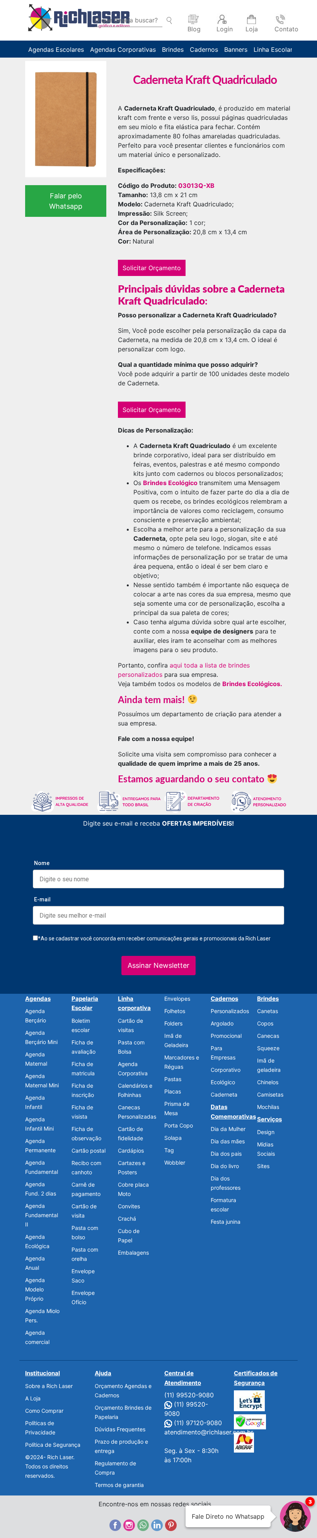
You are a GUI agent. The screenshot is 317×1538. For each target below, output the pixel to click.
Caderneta (224, 1094)
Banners (235, 49)
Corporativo (225, 1069)
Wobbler (174, 1162)
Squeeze (268, 1048)
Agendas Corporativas (123, 49)
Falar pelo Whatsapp (65, 201)
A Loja (33, 1398)
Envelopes (177, 998)
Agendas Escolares (56, 49)
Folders (173, 1023)
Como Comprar (44, 1410)
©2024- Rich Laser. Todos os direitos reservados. (50, 1466)
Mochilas (268, 1107)
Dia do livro (225, 1166)
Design (265, 1132)
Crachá (127, 1218)
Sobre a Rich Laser (49, 1386)
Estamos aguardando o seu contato (192, 779)
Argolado (222, 1023)
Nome (41, 863)
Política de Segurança (52, 1444)
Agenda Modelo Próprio (35, 1289)
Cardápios (131, 1150)
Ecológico (223, 1082)
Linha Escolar (273, 49)
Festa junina (225, 1221)
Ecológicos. (264, 684)
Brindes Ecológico (170, 483)
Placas (172, 1091)
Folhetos (174, 1011)
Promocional (226, 1035)
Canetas (267, 1011)
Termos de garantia (119, 1485)
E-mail (42, 899)
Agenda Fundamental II (41, 1215)
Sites (263, 1166)
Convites (129, 1206)
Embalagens (133, 1252)
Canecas (268, 1035)
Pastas (172, 1079)
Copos (265, 1023)
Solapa (173, 1137)
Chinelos (267, 1082)
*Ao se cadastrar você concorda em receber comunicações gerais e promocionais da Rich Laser (154, 938)
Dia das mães (228, 1141)
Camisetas (270, 1094)
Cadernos (204, 49)
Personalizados (230, 1011)
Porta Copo (178, 1125)
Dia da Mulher (228, 1129)
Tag (169, 1150)
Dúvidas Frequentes (120, 1429)
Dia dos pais (226, 1153)
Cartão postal (89, 1150)
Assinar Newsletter (158, 965)
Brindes (173, 49)
